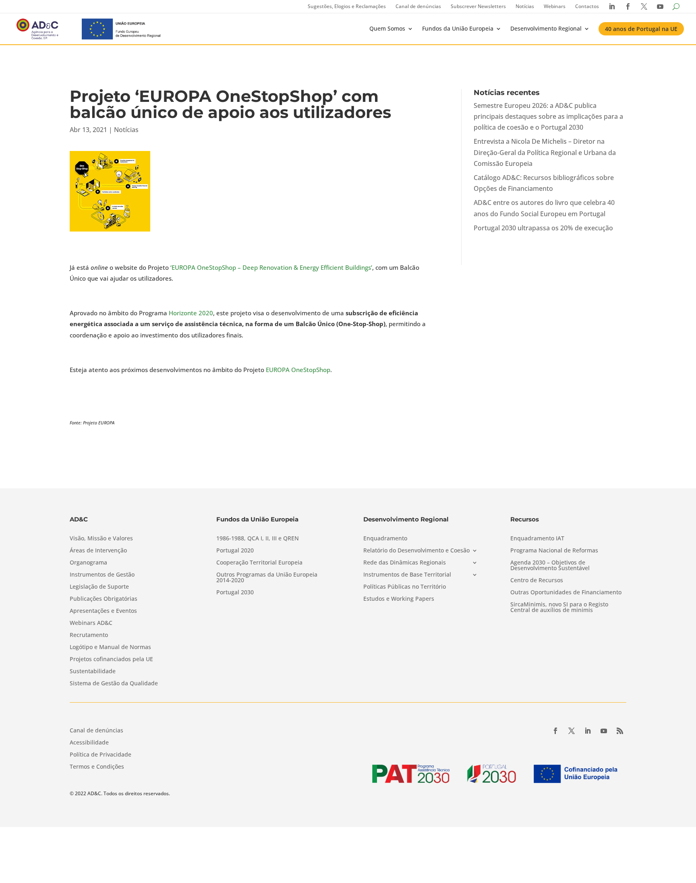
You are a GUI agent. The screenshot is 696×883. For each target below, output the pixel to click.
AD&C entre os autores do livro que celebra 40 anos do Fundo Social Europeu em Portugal (544, 208)
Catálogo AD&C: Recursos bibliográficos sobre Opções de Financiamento (544, 183)
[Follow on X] (571, 730)
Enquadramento (385, 539)
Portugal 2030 (235, 592)
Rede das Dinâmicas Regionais (404, 563)
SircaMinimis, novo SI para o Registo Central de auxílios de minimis (559, 608)
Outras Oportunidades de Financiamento (565, 592)
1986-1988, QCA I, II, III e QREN (257, 539)
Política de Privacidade (100, 755)
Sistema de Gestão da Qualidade (114, 683)
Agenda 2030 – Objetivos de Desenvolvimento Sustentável (550, 566)
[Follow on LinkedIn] (587, 730)
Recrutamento (89, 635)
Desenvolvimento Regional (546, 28)
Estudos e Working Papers (398, 599)
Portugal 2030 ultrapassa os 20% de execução (543, 227)
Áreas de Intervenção (98, 551)
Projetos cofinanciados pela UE (111, 659)
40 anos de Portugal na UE (641, 29)
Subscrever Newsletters (478, 6)
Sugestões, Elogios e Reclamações (347, 6)
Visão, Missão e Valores (101, 539)
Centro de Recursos (536, 580)
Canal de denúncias (418, 6)
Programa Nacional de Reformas (554, 551)
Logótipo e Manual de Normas (110, 647)
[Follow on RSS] (619, 730)
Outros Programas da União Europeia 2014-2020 (266, 578)
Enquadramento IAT (537, 539)
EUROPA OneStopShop (298, 370)
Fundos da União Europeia (457, 28)
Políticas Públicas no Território (404, 587)
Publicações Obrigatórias (103, 599)
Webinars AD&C (91, 623)
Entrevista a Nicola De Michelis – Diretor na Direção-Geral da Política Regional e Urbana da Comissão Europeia (545, 152)
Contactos (587, 6)
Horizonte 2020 (191, 313)
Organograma (88, 563)
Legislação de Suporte (99, 587)
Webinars (555, 6)
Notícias (525, 6)
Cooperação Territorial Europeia (259, 563)
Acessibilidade (89, 743)
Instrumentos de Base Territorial (407, 575)
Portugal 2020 (235, 551)
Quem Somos (387, 28)
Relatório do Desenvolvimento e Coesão (416, 551)
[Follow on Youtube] (603, 730)
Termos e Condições (97, 767)
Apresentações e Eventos (103, 611)
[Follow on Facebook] (555, 730)
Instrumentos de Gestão (102, 575)
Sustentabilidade (93, 671)
